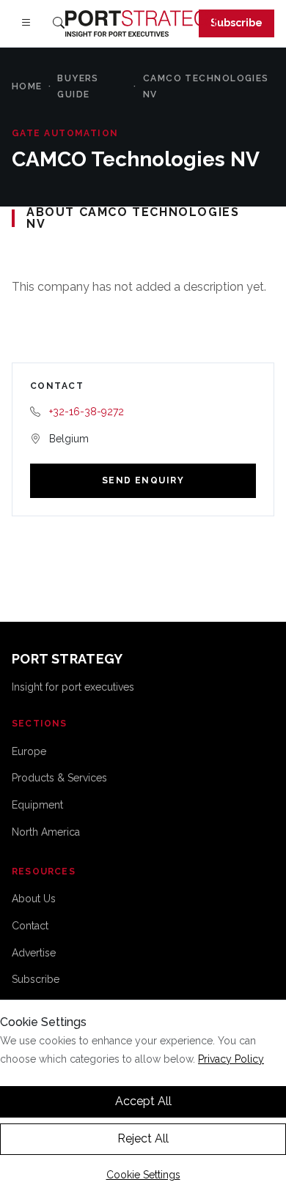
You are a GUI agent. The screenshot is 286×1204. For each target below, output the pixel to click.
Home (27, 86)
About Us (34, 898)
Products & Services (59, 778)
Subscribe (236, 23)
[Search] (58, 23)
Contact (30, 926)
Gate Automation (65, 133)
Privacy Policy (231, 1059)
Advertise (34, 953)
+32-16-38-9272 (86, 411)
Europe (29, 751)
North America (46, 832)
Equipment (37, 805)
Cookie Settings (143, 1175)
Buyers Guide (78, 86)
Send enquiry (143, 480)
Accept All (143, 1101)
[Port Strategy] (143, 23)
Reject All (143, 1138)
